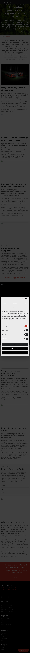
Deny (15, 352)
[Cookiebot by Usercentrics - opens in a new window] (22, 299)
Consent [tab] (5, 303)
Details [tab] (15, 303)
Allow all (15, 344)
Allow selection (15, 348)
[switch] (26, 330)
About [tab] (24, 303)
